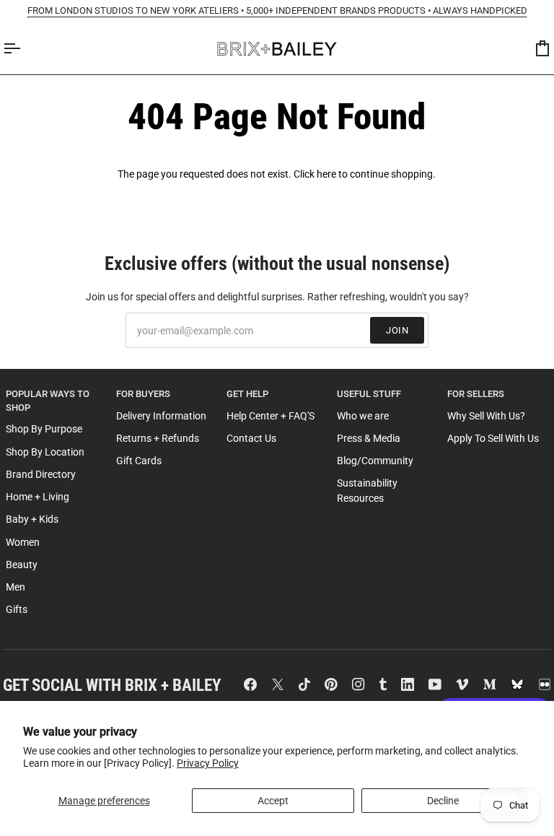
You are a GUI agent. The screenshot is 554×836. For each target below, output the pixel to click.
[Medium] (489, 684)
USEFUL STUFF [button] (369, 393)
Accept (273, 800)
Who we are (363, 416)
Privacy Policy (208, 763)
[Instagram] (358, 684)
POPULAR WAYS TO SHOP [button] (47, 400)
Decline (443, 800)
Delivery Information (161, 416)
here (326, 174)
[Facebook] (250, 684)
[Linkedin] (407, 684)
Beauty (22, 564)
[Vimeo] (462, 684)
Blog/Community (375, 460)
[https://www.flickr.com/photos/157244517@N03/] (544, 684)
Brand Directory (41, 474)
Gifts (16, 609)
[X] (277, 684)
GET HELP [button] (247, 393)
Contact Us (251, 438)
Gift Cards (139, 460)
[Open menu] (24, 48)
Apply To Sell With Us (493, 438)
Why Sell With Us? (486, 416)
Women (23, 542)
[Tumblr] (383, 684)
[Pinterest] (331, 684)
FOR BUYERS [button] (143, 393)
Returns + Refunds (157, 438)
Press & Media (368, 438)
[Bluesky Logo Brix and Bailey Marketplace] (517, 684)
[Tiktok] (304, 684)
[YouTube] (434, 684)
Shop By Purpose (44, 429)
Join (397, 330)
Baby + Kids (32, 519)
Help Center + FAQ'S (271, 416)
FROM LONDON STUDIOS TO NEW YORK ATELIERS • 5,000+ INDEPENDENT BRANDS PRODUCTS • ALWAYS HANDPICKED (277, 10)
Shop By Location (45, 452)
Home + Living (37, 496)
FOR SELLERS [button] (475, 393)
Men (15, 587)
